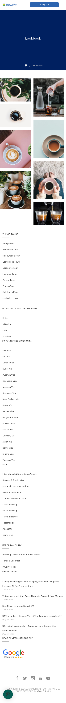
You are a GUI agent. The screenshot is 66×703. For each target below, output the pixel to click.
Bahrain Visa (8, 411)
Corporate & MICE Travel (14, 498)
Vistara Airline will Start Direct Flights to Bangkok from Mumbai (32, 596)
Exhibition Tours (10, 298)
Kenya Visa (8, 448)
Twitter (25, 678)
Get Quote (44, 4)
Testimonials (8, 523)
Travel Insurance (10, 517)
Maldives (7, 336)
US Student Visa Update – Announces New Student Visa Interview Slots (29, 628)
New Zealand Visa (11, 399)
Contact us (8, 535)
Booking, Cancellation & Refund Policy (21, 555)
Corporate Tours (10, 268)
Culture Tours (9, 280)
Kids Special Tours (11, 292)
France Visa (8, 430)
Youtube (48, 678)
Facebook (17, 678)
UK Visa (6, 357)
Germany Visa (9, 436)
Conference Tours (11, 262)
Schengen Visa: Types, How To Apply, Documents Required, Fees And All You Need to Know (30, 584)
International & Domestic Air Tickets (20, 474)
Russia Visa (7, 405)
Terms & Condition (11, 561)
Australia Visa (9, 375)
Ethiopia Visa (9, 424)
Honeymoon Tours (11, 256)
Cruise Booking (10, 505)
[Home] (26, 66)
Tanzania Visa (9, 460)
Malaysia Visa (9, 387)
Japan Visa (7, 442)
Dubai (5, 318)
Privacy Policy (9, 567)
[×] (8, 694)
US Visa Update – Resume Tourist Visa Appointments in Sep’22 (32, 616)
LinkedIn (41, 678)
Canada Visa (8, 363)
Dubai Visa (7, 369)
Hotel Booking (10, 511)
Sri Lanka (7, 324)
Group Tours (8, 244)
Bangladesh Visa (10, 417)
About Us (7, 529)
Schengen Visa (9, 393)
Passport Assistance (12, 492)
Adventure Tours (10, 250)
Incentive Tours (10, 274)
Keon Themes (44, 691)
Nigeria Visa (8, 454)
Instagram (33, 678)
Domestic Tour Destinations (16, 486)
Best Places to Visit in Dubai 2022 (18, 606)
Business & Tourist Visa (13, 480)
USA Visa (7, 351)
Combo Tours (9, 286)
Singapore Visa (10, 381)
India (5, 330)
